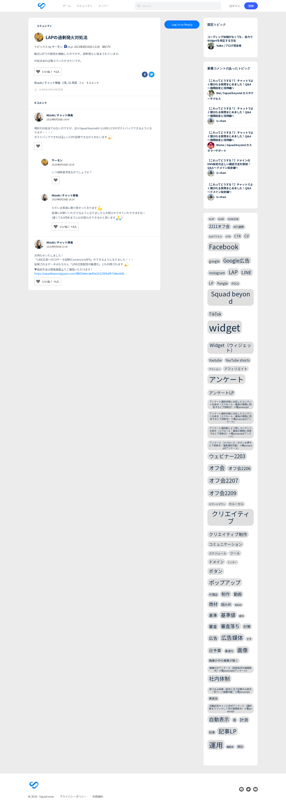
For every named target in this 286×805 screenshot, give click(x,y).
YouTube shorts (237, 360)
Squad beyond (230, 297)
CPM (228, 236)
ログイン (234, 6)
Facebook (223, 246)
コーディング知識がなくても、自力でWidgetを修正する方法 (230, 38)
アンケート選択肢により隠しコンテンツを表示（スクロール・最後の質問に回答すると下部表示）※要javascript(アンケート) (231, 432)
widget (224, 327)
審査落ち (230, 626)
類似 (240, 747)
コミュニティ (44, 26)
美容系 (213, 698)
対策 (247, 626)
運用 (216, 745)
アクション (214, 369)
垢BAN (238, 604)
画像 (242, 650)
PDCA (235, 283)
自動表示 (219, 719)
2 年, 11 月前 (69, 83)
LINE (246, 272)
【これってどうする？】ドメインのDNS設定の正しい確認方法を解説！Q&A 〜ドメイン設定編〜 (228, 164)
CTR (237, 236)
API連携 (238, 227)
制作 (225, 594)
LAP (233, 272)
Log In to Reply (182, 24)
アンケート (226, 379)
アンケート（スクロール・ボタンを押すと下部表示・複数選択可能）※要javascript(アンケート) (230, 445)
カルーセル (236, 504)
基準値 (228, 614)
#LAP (211, 219)
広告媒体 (232, 637)
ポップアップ (224, 582)
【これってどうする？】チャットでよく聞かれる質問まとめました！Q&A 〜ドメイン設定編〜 (230, 188)
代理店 (213, 594)
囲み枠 (226, 604)
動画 (238, 594)
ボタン (215, 571)
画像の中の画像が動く (223, 660)
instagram (217, 272)
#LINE (221, 219)
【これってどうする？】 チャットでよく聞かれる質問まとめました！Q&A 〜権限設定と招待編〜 (230, 84)
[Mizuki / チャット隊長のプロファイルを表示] (39, 117)
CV (246, 235)
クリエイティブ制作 (228, 534)
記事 (212, 732)
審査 (213, 626)
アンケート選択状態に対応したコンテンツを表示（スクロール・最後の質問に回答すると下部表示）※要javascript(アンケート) (231, 417)
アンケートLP (221, 393)
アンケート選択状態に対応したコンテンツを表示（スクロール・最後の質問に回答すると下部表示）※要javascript (231, 404)
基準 (213, 615)
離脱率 (230, 746)
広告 (213, 638)
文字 (249, 638)
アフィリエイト (235, 368)
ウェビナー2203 (227, 456)
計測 (244, 720)
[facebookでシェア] (145, 74)
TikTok (215, 314)
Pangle (222, 283)
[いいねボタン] (38, 71)
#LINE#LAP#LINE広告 (51, 89)
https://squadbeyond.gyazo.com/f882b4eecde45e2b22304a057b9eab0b (79, 273)
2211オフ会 (219, 226)
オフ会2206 (239, 468)
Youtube (215, 360)
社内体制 (219, 678)
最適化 (229, 651)
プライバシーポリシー (73, 796)
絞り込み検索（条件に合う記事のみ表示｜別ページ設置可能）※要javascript (231, 690)
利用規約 (97, 796)
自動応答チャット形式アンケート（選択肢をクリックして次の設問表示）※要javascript (230, 708)
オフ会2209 (222, 493)
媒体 (241, 616)
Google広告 (236, 260)
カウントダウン (217, 504)
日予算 (215, 650)
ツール (235, 553)
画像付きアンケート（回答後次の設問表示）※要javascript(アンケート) (231, 669)
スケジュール (217, 553)
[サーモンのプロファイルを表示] (44, 162)
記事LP (227, 731)
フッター (232, 562)
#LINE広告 (233, 219)
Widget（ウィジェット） (230, 347)
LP (211, 283)
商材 (213, 604)
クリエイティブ (231, 517)
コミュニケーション (225, 544)
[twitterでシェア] (151, 74)
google (214, 261)
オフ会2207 (223, 480)
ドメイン (216, 561)
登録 (251, 6)
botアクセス (215, 236)
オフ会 (217, 468)
